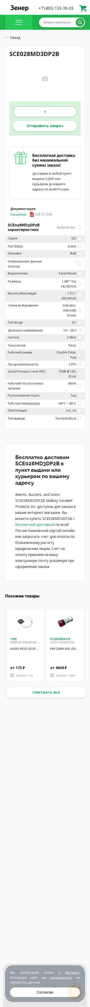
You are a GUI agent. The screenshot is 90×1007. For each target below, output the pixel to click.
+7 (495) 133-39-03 (55, 8)
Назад (15, 37)
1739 (13, 638)
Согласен (45, 992)
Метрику (72, 972)
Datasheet (31, 214)
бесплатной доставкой (34, 524)
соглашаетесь (61, 977)
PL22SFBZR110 (60, 638)
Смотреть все (46, 692)
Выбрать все (66, 227)
